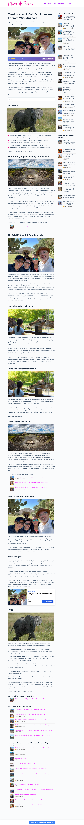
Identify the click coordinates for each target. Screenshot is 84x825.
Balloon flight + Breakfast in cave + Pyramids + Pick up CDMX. (32, 487)
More (70, 3)
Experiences (62, 3)
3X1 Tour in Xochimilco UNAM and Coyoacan (27, 784)
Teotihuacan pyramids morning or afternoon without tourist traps (32, 725)
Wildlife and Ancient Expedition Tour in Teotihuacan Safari (30, 226)
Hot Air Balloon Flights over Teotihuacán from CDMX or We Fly (69, 17)
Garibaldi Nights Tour (20, 758)
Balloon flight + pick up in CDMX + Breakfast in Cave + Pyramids (32, 735)
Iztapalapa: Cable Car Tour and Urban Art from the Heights (68, 203)
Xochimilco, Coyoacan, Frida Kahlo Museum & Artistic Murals (31, 482)
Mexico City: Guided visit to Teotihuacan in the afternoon (30, 768)
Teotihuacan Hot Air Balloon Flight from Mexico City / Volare (68, 119)
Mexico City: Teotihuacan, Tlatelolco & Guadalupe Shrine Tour (32, 753)
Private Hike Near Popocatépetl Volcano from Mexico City (69, 171)
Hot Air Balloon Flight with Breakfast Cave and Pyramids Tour (68, 98)
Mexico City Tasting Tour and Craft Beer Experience (68, 189)
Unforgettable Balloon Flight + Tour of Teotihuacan (69, 156)
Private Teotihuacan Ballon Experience (25, 794)
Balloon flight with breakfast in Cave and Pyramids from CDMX (69, 81)
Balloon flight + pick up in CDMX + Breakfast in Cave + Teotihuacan (69, 112)
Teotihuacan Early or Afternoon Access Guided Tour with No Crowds (33, 730)
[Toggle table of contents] (53, 99)
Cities (54, 3)
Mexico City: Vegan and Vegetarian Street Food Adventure (31, 805)
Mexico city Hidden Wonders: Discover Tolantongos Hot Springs (32, 773)
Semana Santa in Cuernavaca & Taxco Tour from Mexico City (31, 799)
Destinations (45, 3)
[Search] (75, 3)
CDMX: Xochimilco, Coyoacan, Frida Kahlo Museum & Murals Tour (32, 748)
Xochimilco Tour (19, 779)
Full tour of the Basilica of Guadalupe (25, 763)
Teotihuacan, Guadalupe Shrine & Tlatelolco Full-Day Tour (30, 477)
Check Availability (47, 601)
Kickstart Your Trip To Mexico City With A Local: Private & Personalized (34, 789)
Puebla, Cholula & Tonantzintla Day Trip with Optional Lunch (68, 127)
